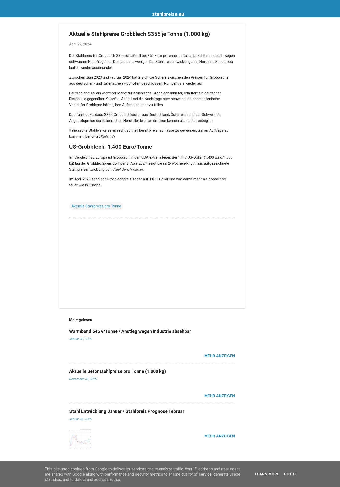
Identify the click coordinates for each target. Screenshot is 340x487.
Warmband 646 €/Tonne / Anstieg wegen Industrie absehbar (130, 331)
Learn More (267, 474)
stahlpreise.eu (168, 14)
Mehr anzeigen (219, 356)
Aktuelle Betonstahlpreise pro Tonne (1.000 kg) (117, 371)
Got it (290, 474)
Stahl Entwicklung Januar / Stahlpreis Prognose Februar (126, 411)
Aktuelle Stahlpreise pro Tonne (96, 206)
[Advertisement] (265, 98)
